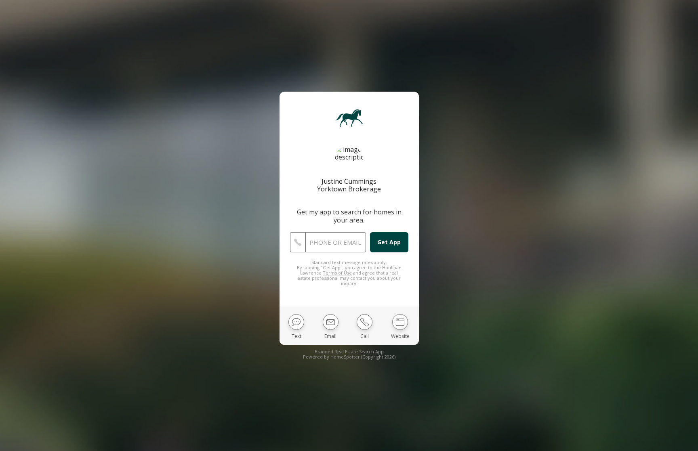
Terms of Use (337, 273)
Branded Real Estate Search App (349, 351)
